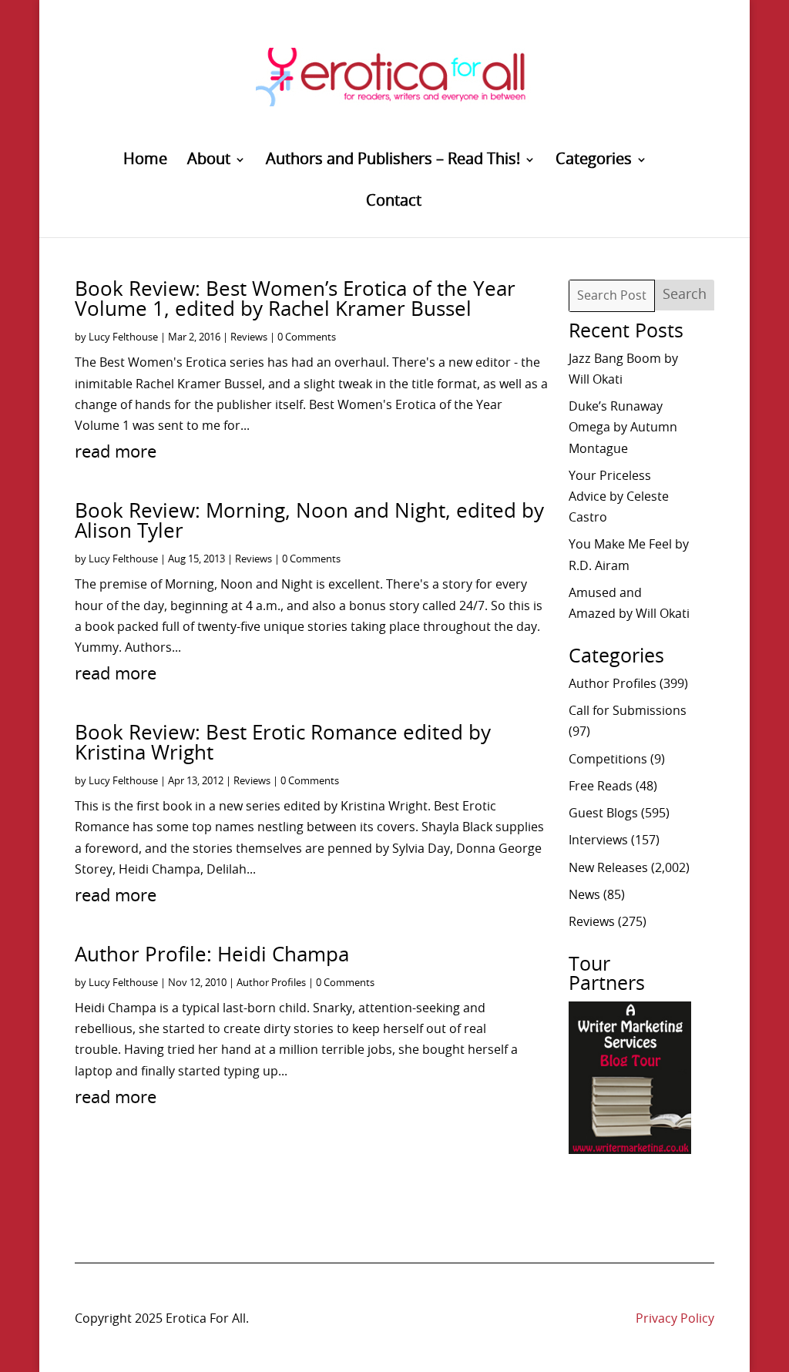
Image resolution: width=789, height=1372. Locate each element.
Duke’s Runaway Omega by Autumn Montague (623, 428)
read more (115, 452)
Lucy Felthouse (123, 338)
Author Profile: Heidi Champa (212, 955)
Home (145, 160)
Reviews (248, 338)
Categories (594, 160)
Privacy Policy (675, 1319)
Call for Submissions (628, 711)
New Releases (608, 868)
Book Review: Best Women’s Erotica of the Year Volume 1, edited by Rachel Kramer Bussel (295, 300)
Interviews (598, 840)
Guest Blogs (603, 813)
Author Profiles (271, 983)
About (208, 160)
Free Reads (601, 786)
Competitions (608, 759)
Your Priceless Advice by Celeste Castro (619, 497)
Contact (393, 202)
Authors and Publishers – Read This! (393, 160)
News (584, 895)
